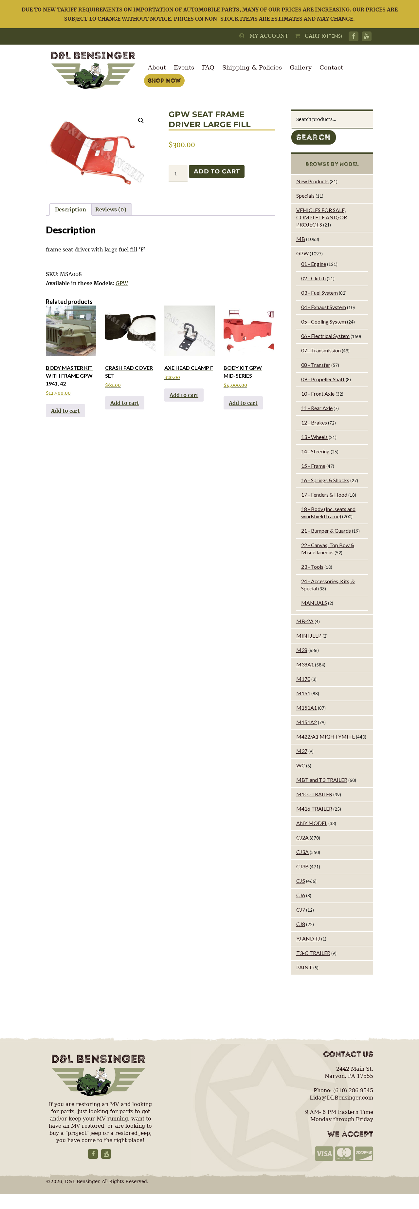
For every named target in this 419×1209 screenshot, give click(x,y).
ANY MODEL (311, 823)
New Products (312, 181)
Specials (305, 195)
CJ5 (300, 881)
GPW (122, 283)
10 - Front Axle (318, 393)
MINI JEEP (308, 635)
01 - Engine (313, 264)
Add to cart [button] (65, 410)
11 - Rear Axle (317, 408)
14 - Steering (315, 451)
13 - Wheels (314, 437)
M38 (301, 650)
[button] (141, 121)
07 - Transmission (321, 350)
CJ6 (300, 895)
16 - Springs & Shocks (325, 480)
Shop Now (164, 80)
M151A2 (306, 722)
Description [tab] (70, 209)
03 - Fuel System (319, 292)
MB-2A (305, 621)
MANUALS (314, 603)
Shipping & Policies (252, 67)
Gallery (301, 67)
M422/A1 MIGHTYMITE (325, 736)
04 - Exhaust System (323, 307)
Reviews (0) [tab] (110, 209)
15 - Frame (313, 466)
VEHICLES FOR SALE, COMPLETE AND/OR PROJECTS (321, 217)
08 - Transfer (315, 365)
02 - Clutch (313, 278)
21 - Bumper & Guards (326, 530)
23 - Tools (312, 567)
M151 (303, 693)
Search (313, 137)
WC (300, 765)
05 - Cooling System (323, 321)
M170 (303, 679)
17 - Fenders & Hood (324, 494)
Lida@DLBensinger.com (341, 1098)
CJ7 (300, 909)
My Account (266, 36)
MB (300, 239)
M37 (301, 751)
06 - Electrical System (325, 336)
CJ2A (302, 837)
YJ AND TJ (308, 938)
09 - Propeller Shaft (323, 379)
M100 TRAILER (314, 794)
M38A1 (305, 664)
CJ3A (302, 852)
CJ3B (302, 866)
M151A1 (306, 707)
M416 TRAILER (314, 808)
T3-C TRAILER (313, 953)
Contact (331, 67)
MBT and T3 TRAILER (321, 780)
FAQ (208, 67)
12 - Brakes (314, 422)
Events (184, 67)
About (157, 67)
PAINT (304, 967)
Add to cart (217, 171)
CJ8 (300, 924)
